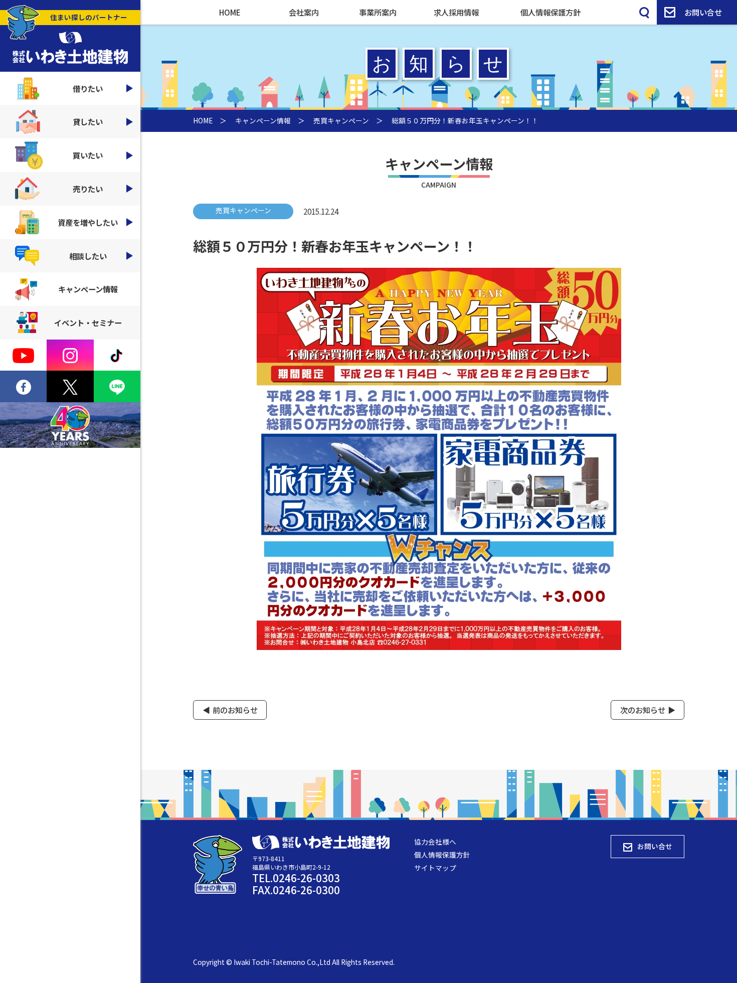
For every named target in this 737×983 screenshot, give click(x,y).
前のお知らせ (235, 709)
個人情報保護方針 (550, 12)
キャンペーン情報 (88, 288)
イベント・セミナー (88, 322)
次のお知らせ (642, 709)
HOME (230, 12)
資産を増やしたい (88, 222)
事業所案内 (378, 12)
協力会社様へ (435, 842)
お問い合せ (703, 12)
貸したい (88, 121)
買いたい (88, 154)
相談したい (88, 255)
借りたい (88, 88)
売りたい (88, 188)
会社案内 (304, 12)
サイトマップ (435, 868)
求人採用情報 (456, 12)
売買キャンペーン (341, 120)
